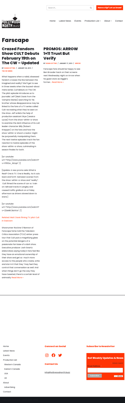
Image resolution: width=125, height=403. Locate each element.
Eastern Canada (12, 369)
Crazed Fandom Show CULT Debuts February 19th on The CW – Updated (20, 56)
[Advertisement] (62, 318)
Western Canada (12, 364)
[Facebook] (53, 355)
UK (5, 378)
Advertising (9, 387)
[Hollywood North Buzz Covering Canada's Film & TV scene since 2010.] (11, 21)
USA (6, 373)
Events (77, 21)
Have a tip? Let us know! (110, 7)
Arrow (78, 63)
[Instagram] (47, 355)
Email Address (95, 366)
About (6, 382)
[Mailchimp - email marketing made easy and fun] (118, 376)
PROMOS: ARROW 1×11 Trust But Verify (60, 53)
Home (53, 21)
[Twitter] (60, 355)
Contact (119, 21)
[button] (100, 20)
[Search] (91, 7)
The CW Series (7, 71)
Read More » (17, 277)
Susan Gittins (9, 68)
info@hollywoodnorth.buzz (57, 372)
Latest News (65, 21)
